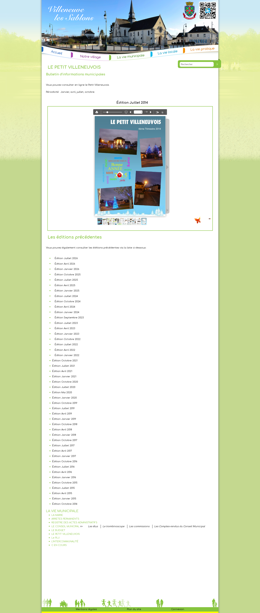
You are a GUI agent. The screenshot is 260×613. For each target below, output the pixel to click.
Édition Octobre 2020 (65, 382)
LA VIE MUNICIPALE (62, 511)
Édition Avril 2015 (62, 493)
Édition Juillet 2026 (66, 258)
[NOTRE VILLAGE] (90, 56)
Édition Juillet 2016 (63, 467)
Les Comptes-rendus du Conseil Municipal (179, 526)
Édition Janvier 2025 (67, 291)
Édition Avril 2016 (62, 472)
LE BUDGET (58, 530)
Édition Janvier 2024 (67, 312)
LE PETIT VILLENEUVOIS (65, 534)
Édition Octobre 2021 (64, 360)
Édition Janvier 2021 (64, 376)
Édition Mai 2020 (62, 392)
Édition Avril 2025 (65, 285)
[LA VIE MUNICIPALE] (130, 56)
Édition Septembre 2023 (69, 317)
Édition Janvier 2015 (64, 498)
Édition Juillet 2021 (63, 366)
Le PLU (55, 538)
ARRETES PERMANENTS (65, 519)
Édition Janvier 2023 (67, 334)
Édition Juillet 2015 (63, 488)
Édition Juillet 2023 (66, 323)
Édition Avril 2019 (62, 414)
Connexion (177, 609)
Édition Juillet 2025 (66, 280)
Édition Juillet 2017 (63, 445)
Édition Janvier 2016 (64, 477)
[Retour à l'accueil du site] (71, 25)
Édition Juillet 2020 (63, 387)
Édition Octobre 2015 (64, 483)
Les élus (93, 526)
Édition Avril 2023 (65, 328)
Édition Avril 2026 (65, 264)
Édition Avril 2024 (65, 307)
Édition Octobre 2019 (64, 403)
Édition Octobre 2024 (67, 301)
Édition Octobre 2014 (64, 504)
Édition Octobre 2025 (68, 274)
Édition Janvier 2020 (64, 398)
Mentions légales (86, 609)
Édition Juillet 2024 (66, 296)
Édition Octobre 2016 (64, 461)
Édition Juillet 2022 (66, 344)
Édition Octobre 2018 (64, 424)
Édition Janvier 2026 (67, 269)
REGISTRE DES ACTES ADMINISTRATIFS (74, 522)
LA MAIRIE (57, 515)
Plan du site (134, 609)
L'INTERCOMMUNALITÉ (64, 541)
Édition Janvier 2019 (64, 419)
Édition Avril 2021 (62, 371)
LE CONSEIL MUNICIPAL (65, 526)
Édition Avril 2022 (65, 350)
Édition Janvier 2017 (64, 456)
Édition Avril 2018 (62, 429)
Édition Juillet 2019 (63, 408)
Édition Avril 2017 (62, 451)
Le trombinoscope (113, 526)
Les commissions (139, 526)
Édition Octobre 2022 (67, 339)
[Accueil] (56, 52)
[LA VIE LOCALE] (166, 52)
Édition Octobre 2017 (64, 440)
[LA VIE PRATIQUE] (200, 49)
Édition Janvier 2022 (67, 355)
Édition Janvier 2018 (64, 435)
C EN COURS (59, 545)
